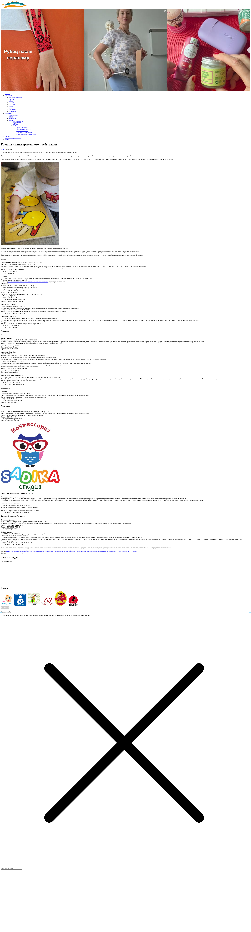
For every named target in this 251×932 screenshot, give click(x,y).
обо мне (7, 94)
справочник (13, 118)
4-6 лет (11, 101)
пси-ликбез (12, 110)
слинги (11, 108)
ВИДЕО (15, 124)
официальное (13, 115)
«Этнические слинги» (23, 129)
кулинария (12, 111)
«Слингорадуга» (22, 127)
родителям (8, 95)
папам (11, 106)
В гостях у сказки (22, 131)
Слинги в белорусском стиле (26, 134)
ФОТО (15, 125)
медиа (11, 120)
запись (7, 139)
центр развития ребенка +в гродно (125, 551)
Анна (2, 149)
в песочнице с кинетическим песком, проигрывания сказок (28, 282)
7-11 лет (11, 102)
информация (9, 113)
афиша (11, 117)
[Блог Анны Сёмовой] (15, 8)
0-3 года (11, 99)
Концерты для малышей (24, 132)
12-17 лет (12, 104)
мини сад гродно (88, 551)
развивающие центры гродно (103, 551)
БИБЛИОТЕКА (18, 122)
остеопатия (8, 136)
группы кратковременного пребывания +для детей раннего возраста (60, 551)
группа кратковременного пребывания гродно (21, 551)
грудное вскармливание (13, 138)
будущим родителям (15, 97)
